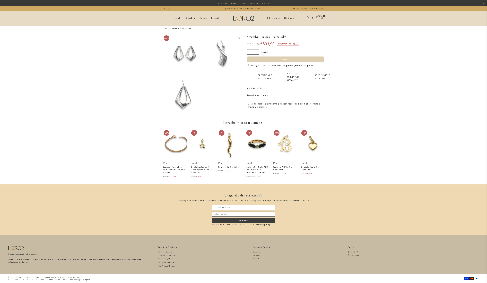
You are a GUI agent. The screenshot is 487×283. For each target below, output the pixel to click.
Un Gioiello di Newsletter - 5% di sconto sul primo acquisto (243, 3)
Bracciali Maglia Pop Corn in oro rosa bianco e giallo (174, 170)
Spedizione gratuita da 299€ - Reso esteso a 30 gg (243, 8)
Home (165, 28)
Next (327, 155)
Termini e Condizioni (166, 252)
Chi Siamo (289, 18)
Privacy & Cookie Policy (167, 255)
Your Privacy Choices (166, 259)
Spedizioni (257, 252)
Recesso (256, 255)
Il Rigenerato (273, 18)
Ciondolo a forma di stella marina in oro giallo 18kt (200, 170)
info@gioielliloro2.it (316, 8)
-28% (166, 132)
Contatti (256, 259)
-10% (194, 132)
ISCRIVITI (243, 220)
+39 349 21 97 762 (300, 8)
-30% (249, 132)
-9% (221, 132)
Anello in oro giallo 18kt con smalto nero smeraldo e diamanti (257, 170)
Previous (159, 155)
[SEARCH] (308, 18)
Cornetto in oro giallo (228, 167)
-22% (166, 38)
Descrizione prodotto (258, 95)
